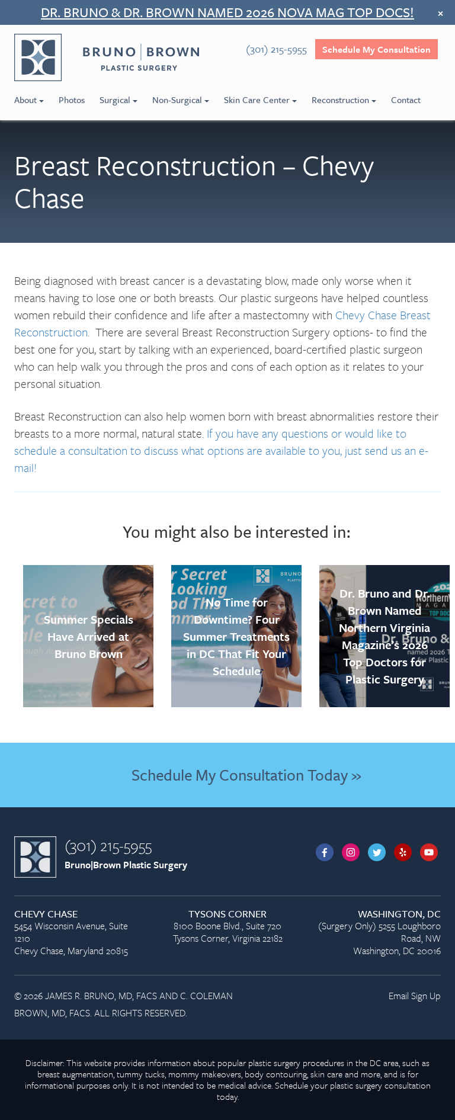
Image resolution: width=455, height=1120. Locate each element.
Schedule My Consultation (376, 49)
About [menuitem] (25, 99)
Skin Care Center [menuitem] (257, 99)
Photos (72, 99)
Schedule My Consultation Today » (246, 774)
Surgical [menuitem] (115, 99)
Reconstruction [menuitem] (340, 99)
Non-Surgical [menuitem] (177, 99)
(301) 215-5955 (108, 845)
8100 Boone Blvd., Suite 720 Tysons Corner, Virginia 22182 (228, 926)
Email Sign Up (415, 996)
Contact (406, 99)
